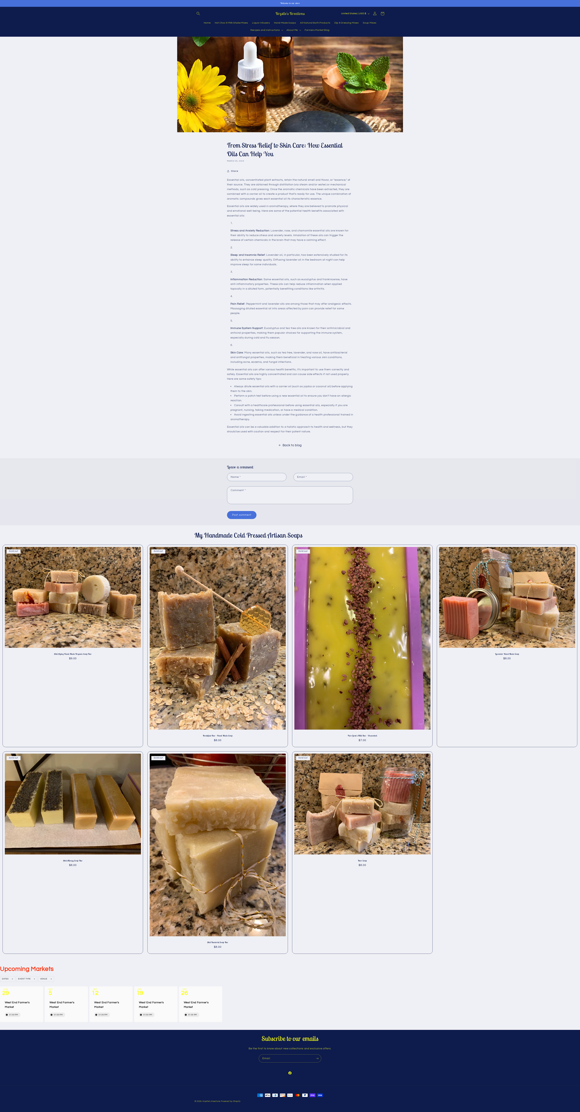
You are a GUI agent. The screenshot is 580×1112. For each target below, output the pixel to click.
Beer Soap (362, 860)
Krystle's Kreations (211, 1101)
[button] (198, 14)
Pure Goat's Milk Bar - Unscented (362, 735)
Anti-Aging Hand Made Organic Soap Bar (73, 653)
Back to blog (292, 445)
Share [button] (234, 171)
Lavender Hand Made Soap (507, 653)
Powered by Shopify (230, 1101)
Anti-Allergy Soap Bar (73, 860)
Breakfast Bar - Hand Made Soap (217, 735)
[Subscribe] (317, 1058)
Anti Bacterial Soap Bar (217, 942)
